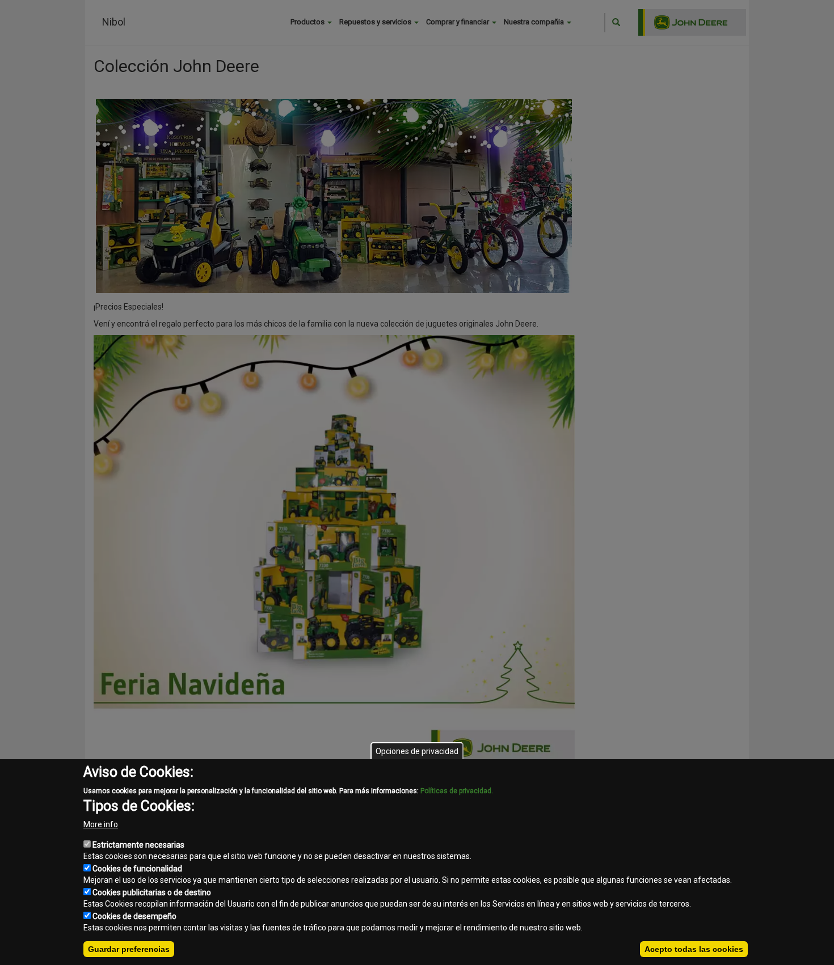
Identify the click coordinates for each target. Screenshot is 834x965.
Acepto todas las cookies (694, 949)
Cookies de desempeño (134, 916)
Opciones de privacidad (417, 751)
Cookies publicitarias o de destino (151, 892)
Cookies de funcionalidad (137, 868)
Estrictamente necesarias (138, 844)
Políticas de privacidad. (456, 791)
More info (100, 824)
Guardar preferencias (129, 949)
